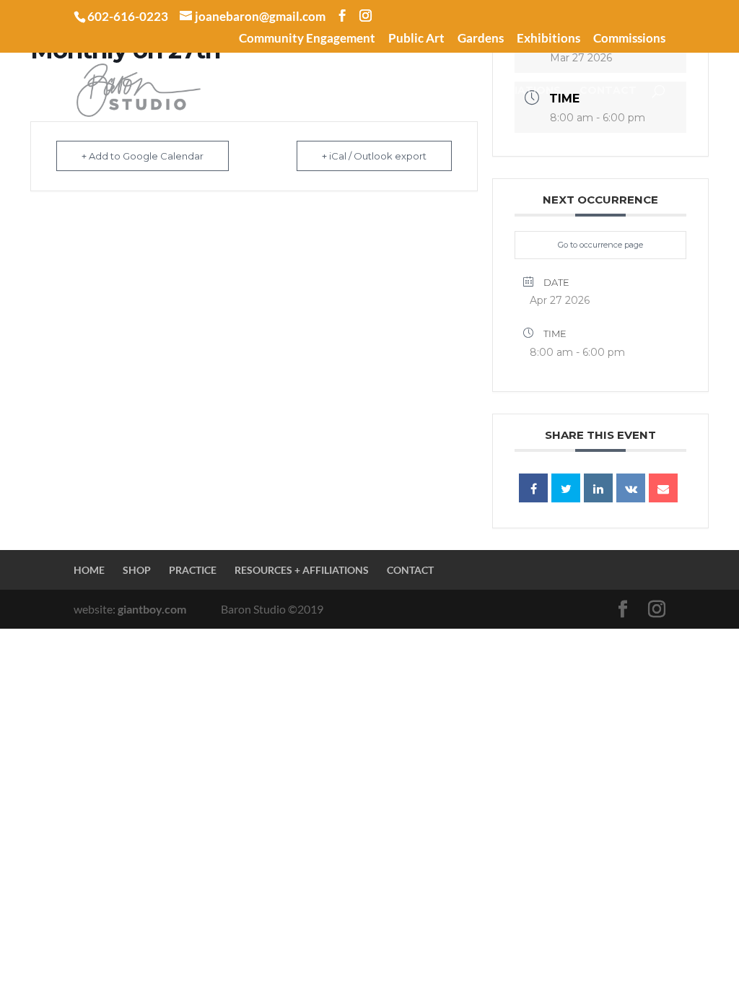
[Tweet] (565, 488)
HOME (245, 91)
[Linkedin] (598, 488)
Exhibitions (548, 38)
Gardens (481, 38)
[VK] (630, 488)
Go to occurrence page (600, 245)
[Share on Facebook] (533, 488)
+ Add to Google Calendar (143, 156)
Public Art (416, 38)
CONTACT (608, 91)
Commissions (629, 38)
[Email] (663, 488)
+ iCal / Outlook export (374, 156)
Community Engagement (307, 38)
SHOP (296, 91)
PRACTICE (359, 91)
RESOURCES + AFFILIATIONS (483, 91)
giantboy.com (152, 609)
